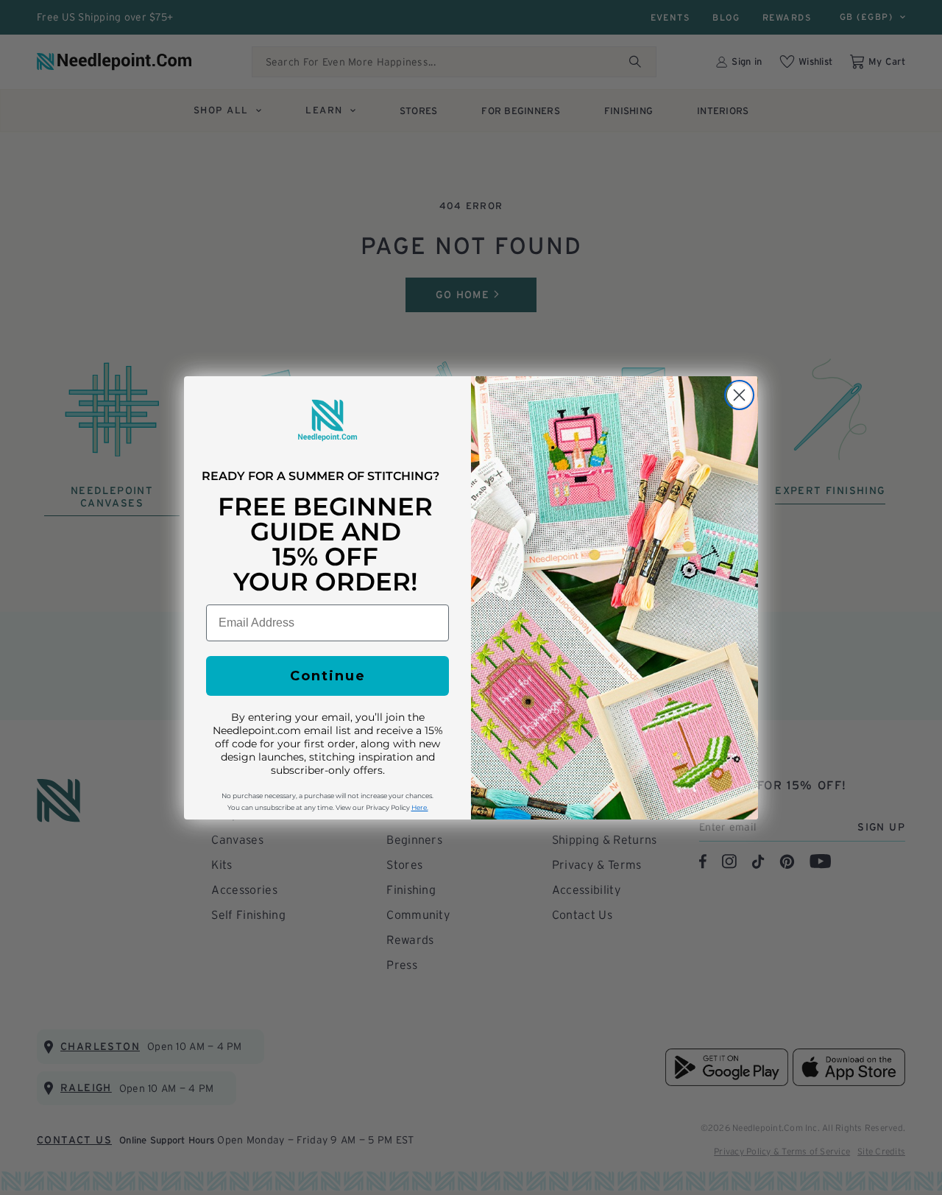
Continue (328, 676)
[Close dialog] (739, 395)
